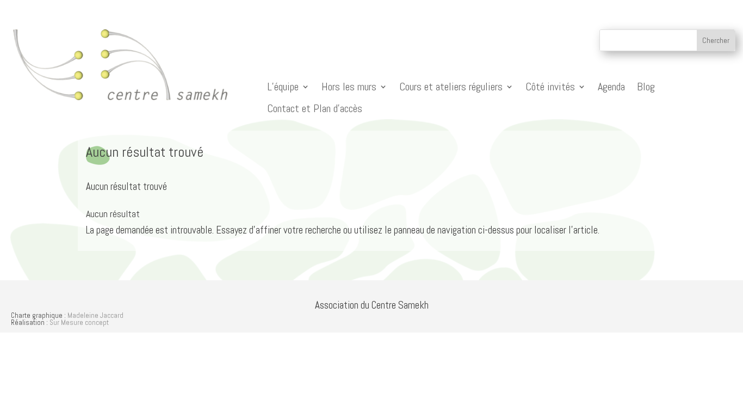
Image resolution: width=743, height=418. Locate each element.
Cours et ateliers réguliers (451, 87)
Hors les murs (348, 87)
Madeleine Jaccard (95, 315)
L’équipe (283, 87)
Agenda (611, 87)
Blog (646, 87)
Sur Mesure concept (79, 322)
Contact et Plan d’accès (314, 108)
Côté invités (550, 87)
